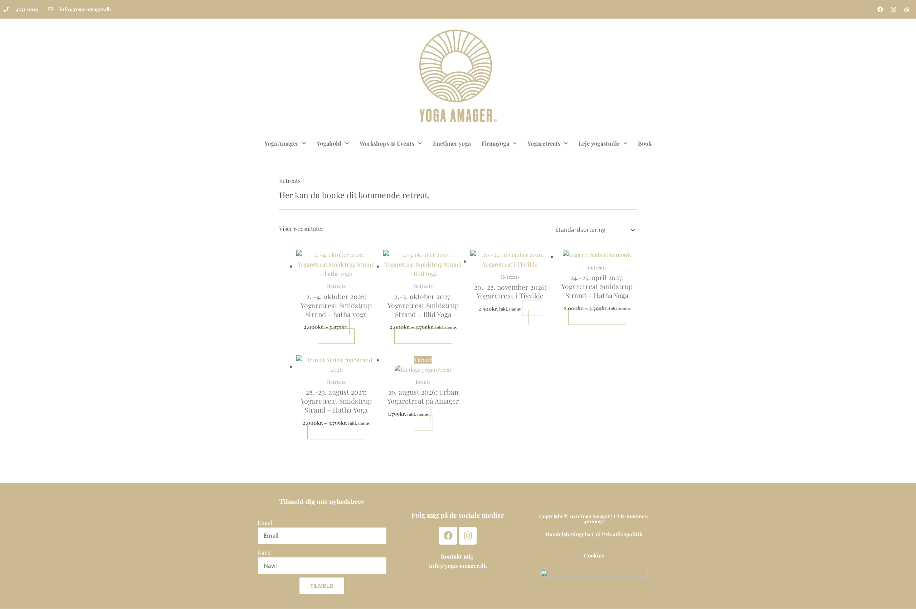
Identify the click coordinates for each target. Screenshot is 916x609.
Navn (264, 552)
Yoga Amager (281, 143)
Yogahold (329, 143)
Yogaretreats (543, 143)
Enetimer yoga (452, 143)
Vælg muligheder (343, 331)
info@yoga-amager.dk (458, 565)
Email (265, 522)
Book (645, 143)
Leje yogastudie (599, 143)
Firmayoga (495, 143)
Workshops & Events (387, 143)
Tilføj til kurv (436, 418)
